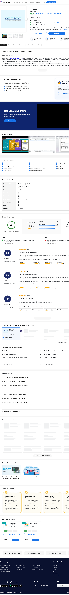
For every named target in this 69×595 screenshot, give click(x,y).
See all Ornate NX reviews (42, 318)
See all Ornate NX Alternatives (42, 455)
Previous (2, 144)
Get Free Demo (38, 33)
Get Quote (56, 33)
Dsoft (34, 11)
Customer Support (43, 229)
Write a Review (49, 13)
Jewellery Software (54, 7)
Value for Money (42, 224)
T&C (58, 22)
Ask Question (38, 2)
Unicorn (32, 526)
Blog (44, 2)
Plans (10, 530)
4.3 (57, 227)
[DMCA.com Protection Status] (20, 586)
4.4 (57, 224)
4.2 (57, 221)
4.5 (6, 530)
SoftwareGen (13, 526)
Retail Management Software (44, 7)
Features (41, 221)
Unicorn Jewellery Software (34, 524)
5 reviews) (13, 334)
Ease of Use (41, 227)
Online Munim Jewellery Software (14, 524)
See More (42, 70)
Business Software (33, 7)
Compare (32, 2)
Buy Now (15, 539)
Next (26, 19)
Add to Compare (8, 337)
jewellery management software (16, 58)
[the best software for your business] (5, 2)
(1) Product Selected (62, 342)
